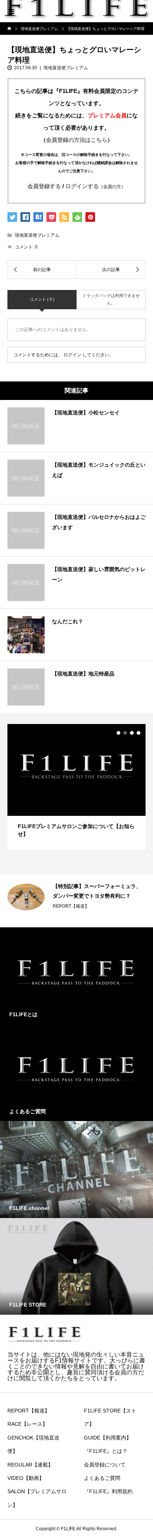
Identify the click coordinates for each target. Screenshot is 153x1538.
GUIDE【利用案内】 (107, 1438)
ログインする (95, 186)
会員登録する (44, 186)
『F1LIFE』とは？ (105, 1451)
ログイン (72, 354)
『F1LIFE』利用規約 (108, 1491)
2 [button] (125, 733)
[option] (76, 787)
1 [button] (118, 733)
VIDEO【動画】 (25, 1478)
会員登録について (105, 1465)
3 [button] (132, 733)
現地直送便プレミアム (65, 67)
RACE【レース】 (27, 1424)
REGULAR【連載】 (30, 1465)
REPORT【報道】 (71, 906)
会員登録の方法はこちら (76, 140)
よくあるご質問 (102, 1478)
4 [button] (138, 733)
